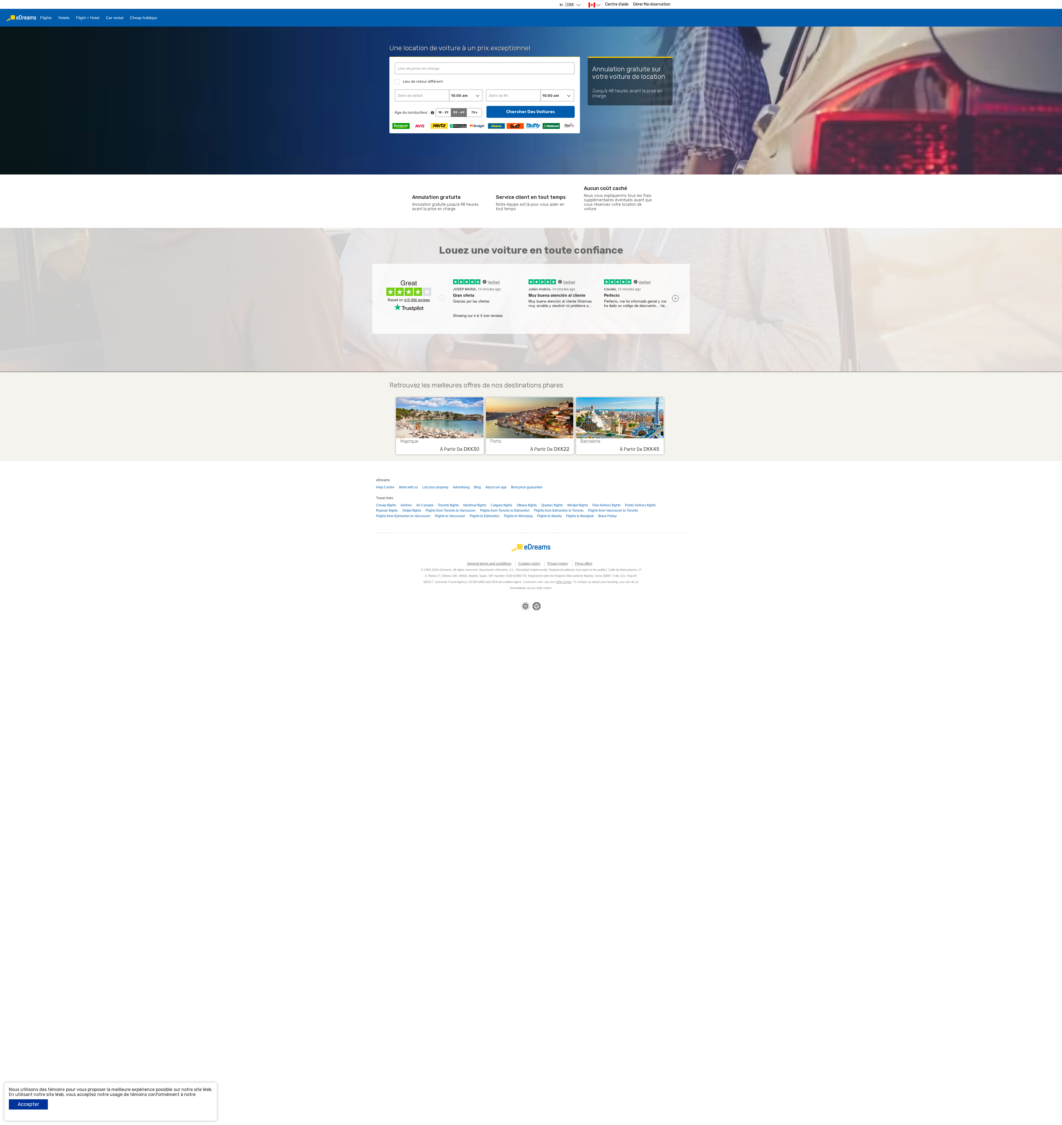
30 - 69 (459, 112)
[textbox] (484, 68)
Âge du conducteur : (412, 112)
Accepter (28, 1104)
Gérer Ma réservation (651, 4)
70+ (474, 112)
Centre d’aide (617, 4)
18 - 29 (443, 112)
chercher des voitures (530, 111)
